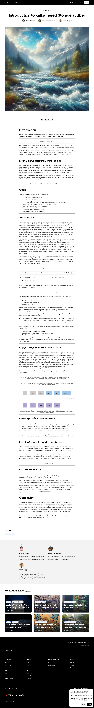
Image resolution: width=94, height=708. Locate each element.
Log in (81, 2)
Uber (6, 646)
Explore (17, 2)
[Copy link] (52, 119)
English (77, 688)
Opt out (83, 704)
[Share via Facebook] (41, 119)
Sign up (86, 2)
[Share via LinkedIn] (45, 119)
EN (72, 2)
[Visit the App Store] (19, 695)
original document (45, 491)
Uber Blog (8, 2)
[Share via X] (48, 119)
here (85, 700)
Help (76, 2)
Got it (89, 704)
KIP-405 (41, 175)
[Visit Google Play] (9, 695)
